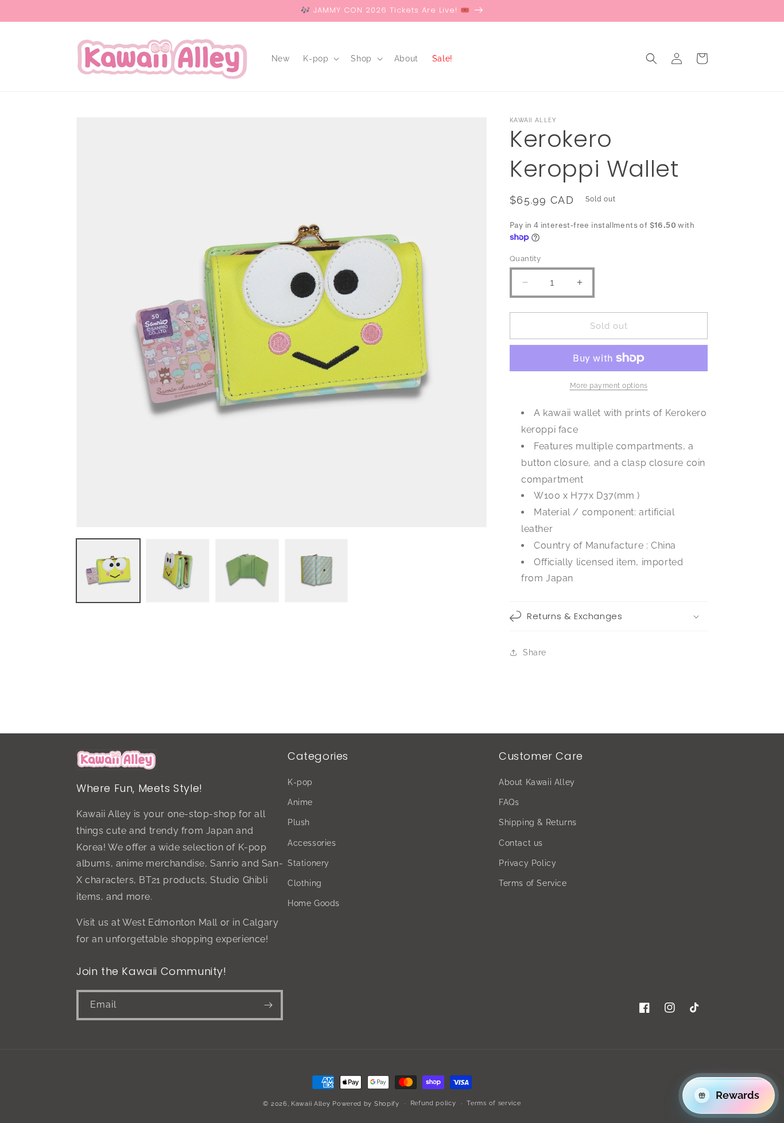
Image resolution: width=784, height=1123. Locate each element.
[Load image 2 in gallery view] (177, 571)
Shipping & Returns (538, 822)
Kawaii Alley (310, 1104)
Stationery (308, 863)
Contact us (521, 843)
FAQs (509, 802)
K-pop (300, 782)
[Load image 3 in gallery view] (247, 571)
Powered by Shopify (365, 1104)
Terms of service (494, 1103)
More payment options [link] (609, 386)
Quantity (525, 258)
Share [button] (534, 651)
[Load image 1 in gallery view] (108, 571)
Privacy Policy (527, 863)
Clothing (305, 883)
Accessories (312, 843)
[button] (320, 58)
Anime (300, 802)
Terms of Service (533, 883)
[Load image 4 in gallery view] (316, 571)
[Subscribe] (268, 1005)
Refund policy (433, 1103)
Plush (299, 822)
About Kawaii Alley (537, 782)
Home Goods (314, 903)
